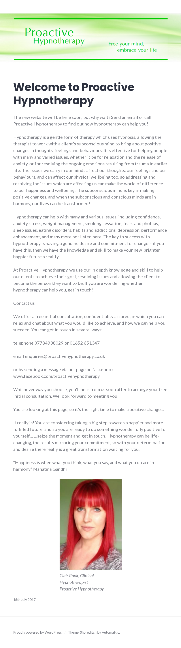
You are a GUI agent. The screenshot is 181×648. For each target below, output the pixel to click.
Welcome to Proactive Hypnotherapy (73, 94)
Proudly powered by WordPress (37, 632)
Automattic (110, 632)
